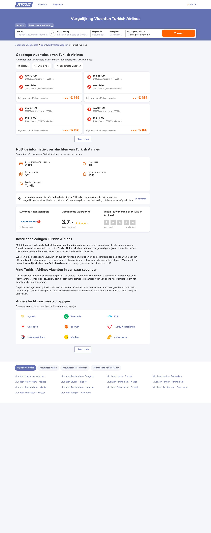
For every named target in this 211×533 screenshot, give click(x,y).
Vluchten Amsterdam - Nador (122, 381)
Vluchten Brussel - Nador (73, 381)
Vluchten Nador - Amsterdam (30, 376)
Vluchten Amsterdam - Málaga (30, 381)
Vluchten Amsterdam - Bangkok (77, 376)
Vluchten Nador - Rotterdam (167, 376)
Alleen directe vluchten (69, 65)
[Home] (24, 4)
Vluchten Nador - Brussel (119, 376)
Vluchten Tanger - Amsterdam (168, 381)
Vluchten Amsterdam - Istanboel (77, 387)
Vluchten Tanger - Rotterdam (76, 392)
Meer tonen (83, 139)
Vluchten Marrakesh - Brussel (30, 392)
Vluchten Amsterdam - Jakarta (30, 387)
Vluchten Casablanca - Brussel (122, 387)
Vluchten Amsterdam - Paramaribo (170, 387)
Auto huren (57, 4)
